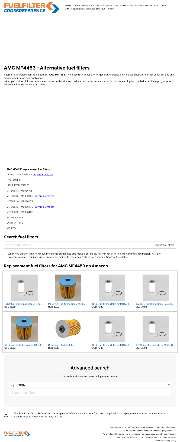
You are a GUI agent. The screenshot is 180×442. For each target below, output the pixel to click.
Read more (109, 9)
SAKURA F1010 (15, 222)
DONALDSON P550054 (20, 174)
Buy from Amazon (43, 174)
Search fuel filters (164, 244)
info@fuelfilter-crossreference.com (160, 437)
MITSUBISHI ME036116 (19, 190)
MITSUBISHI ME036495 (20, 212)
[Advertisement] (90, 39)
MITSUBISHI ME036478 (20, 201)
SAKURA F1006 (15, 217)
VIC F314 (12, 228)
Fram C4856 (14, 180)
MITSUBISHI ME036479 (20, 206)
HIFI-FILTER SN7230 (18, 185)
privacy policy (170, 441)
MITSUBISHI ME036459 (20, 195)
